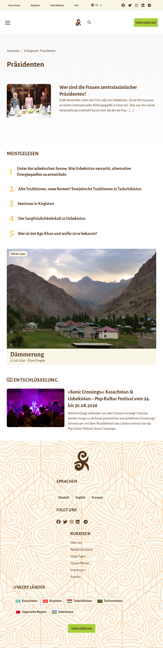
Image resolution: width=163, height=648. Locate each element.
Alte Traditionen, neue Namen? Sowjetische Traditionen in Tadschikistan (80, 189)
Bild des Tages (18, 254)
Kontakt (75, 576)
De (96, 5)
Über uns (76, 542)
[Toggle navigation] (7, 22)
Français (97, 497)
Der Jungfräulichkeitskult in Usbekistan (52, 218)
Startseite (13, 51)
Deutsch (63, 497)
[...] (131, 110)
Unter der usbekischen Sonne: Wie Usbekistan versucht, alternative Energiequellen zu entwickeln (74, 171)
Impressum (77, 570)
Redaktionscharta (81, 549)
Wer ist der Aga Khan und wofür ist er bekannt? (57, 234)
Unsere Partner (80, 563)
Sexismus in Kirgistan (36, 204)
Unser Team (78, 556)
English (81, 497)
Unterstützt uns (146, 22)
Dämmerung (27, 354)
